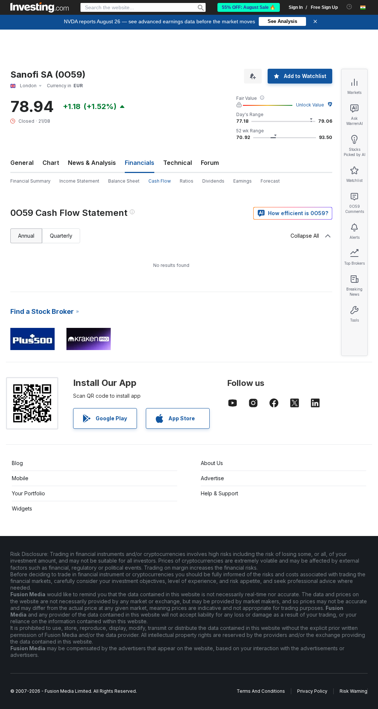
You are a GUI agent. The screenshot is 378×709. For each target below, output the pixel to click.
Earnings (242, 181)
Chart (50, 162)
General (22, 162)
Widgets (22, 508)
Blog (17, 463)
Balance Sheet (124, 181)
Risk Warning (353, 691)
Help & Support (219, 493)
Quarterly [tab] (61, 236)
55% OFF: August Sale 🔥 (248, 7)
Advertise (212, 478)
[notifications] (349, 6)
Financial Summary (30, 181)
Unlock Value (310, 105)
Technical (177, 162)
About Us (212, 463)
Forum (210, 162)
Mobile (20, 478)
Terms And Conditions (261, 691)
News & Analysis (92, 162)
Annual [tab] (26, 236)
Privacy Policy (312, 691)
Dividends (213, 181)
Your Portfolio (28, 493)
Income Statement (79, 181)
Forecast (270, 181)
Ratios (186, 181)
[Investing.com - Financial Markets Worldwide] (39, 7)
